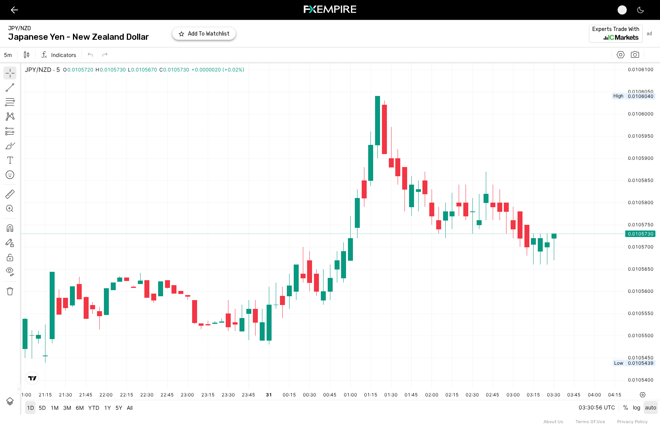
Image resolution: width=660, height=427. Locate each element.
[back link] (14, 10)
